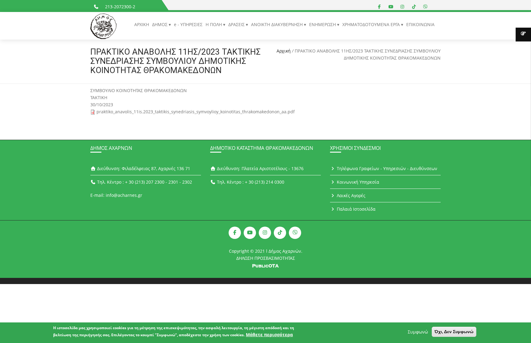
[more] (523, 34)
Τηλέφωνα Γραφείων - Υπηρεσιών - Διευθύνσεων (386, 168)
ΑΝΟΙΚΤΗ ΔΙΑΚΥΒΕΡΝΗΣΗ (277, 24)
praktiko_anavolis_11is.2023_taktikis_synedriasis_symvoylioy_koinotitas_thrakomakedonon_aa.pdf (195, 112)
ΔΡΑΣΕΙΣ (237, 24)
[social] (379, 7)
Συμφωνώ (418, 332)
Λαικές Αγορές (350, 195)
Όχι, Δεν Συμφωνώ (454, 331)
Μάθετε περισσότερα (269, 334)
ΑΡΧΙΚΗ (141, 24)
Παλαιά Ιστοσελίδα (356, 209)
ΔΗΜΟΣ (160, 24)
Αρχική (284, 51)
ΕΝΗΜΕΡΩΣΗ (323, 24)
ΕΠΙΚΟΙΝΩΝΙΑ (420, 24)
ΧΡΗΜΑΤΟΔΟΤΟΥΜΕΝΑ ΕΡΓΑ (371, 24)
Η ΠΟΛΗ (214, 24)
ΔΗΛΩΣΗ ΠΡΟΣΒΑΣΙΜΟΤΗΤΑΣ (265, 258)
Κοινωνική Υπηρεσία (357, 182)
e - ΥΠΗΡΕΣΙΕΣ (188, 24)
